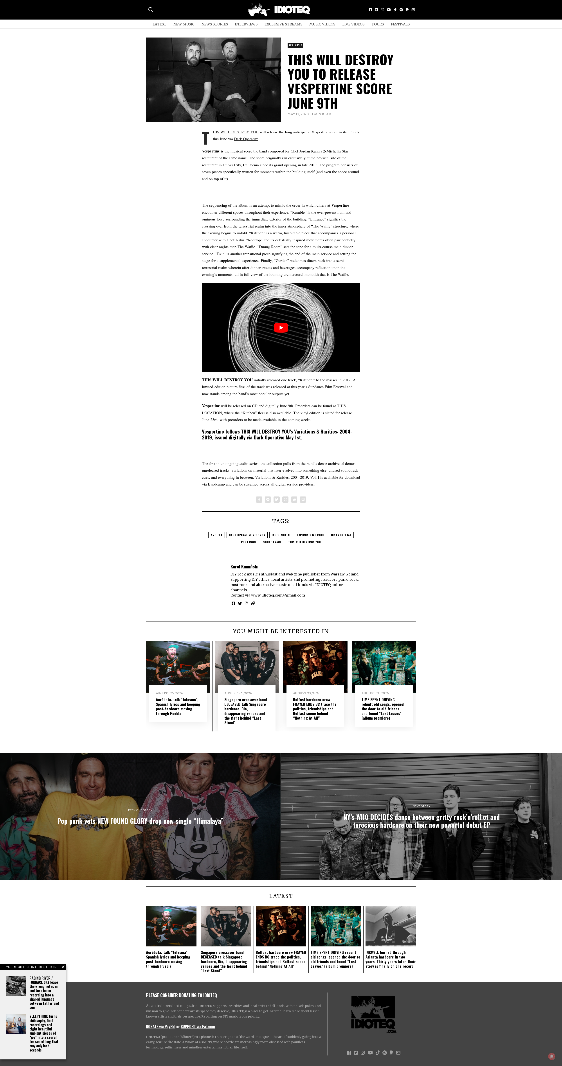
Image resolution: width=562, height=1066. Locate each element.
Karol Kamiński (244, 566)
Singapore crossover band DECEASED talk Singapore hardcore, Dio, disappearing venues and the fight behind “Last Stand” (245, 711)
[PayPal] (407, 9)
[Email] (413, 9)
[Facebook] (370, 9)
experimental (281, 535)
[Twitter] (376, 9)
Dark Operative (246, 138)
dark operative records (247, 535)
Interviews (246, 24)
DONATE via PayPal (160, 1026)
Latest (159, 24)
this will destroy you (304, 542)
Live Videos (353, 24)
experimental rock (310, 535)
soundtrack (272, 542)
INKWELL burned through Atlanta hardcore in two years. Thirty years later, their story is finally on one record (391, 959)
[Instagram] (382, 9)
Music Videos (322, 24)
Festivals (400, 24)
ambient (216, 535)
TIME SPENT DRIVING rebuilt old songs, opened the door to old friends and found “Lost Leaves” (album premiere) (383, 709)
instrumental (341, 535)
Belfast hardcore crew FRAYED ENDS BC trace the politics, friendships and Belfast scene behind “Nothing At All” (315, 709)
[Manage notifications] (551, 1056)
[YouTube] (389, 9)
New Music (184, 24)
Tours (377, 24)
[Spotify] (401, 9)
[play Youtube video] (281, 327)
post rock (249, 542)
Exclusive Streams (283, 24)
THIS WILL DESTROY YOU (236, 131)
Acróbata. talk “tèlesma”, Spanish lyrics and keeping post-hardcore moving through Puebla (178, 706)
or (178, 1026)
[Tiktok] (395, 9)
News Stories (215, 24)
